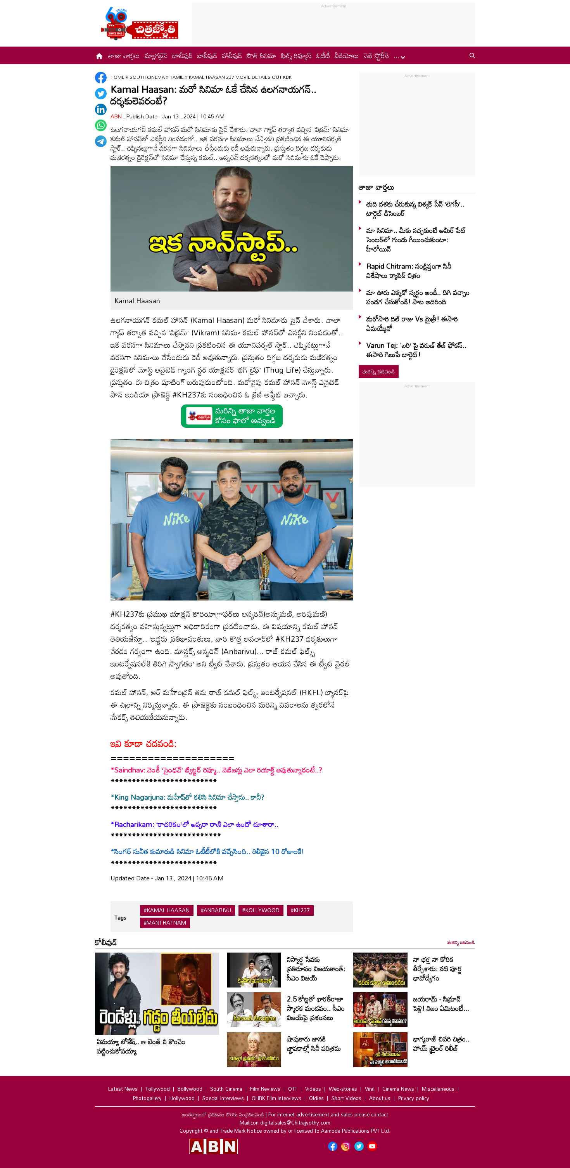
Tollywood (157, 1089)
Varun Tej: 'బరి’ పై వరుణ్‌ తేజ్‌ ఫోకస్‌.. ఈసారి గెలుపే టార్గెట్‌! (416, 349)
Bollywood (190, 1089)
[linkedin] (101, 109)
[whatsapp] (101, 125)
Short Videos (346, 1098)
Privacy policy (413, 1098)
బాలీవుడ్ (207, 55)
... (397, 55)
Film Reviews (265, 1089)
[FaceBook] (101, 77)
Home (117, 77)
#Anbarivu (216, 910)
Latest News (123, 1089)
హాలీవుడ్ (232, 55)
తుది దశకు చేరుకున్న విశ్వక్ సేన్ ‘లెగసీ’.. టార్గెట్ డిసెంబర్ (415, 208)
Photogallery (147, 1098)
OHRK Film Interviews (276, 1098)
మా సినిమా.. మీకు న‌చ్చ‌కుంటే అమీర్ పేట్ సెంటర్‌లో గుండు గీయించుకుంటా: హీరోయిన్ (416, 239)
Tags (120, 917)
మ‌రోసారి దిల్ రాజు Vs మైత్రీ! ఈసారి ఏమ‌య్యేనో (412, 323)
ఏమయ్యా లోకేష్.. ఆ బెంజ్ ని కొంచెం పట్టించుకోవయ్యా (141, 1046)
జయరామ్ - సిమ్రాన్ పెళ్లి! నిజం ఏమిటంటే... (441, 1003)
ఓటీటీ (323, 55)
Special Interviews (223, 1098)
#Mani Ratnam (165, 922)
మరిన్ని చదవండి (379, 371)
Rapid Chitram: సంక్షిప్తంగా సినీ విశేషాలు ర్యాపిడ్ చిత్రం (408, 270)
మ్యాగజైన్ (156, 55)
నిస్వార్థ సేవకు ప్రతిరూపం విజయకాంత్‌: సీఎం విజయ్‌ (316, 968)
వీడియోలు (347, 55)
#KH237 (300, 910)
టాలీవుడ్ (182, 55)
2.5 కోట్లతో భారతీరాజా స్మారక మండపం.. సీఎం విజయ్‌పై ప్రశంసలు (316, 1008)
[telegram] (101, 141)
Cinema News (398, 1089)
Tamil (177, 77)
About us (379, 1098)
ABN (117, 116)
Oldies (316, 1098)
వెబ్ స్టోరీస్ (376, 55)
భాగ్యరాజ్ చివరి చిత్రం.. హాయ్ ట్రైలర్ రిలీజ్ (441, 1043)
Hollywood (182, 1098)
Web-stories (343, 1089)
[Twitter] (101, 93)
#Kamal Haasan (167, 910)
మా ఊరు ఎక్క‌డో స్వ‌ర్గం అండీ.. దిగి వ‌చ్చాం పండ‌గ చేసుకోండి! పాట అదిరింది (418, 297)
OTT (292, 1089)
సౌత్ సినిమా (261, 55)
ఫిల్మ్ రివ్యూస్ (296, 55)
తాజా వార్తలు (124, 55)
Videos (313, 1089)
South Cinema (148, 77)
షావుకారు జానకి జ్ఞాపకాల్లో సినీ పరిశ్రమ (314, 1043)
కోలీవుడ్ (106, 942)
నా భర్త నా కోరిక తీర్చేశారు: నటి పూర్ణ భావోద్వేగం (437, 968)
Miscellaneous (438, 1089)
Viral (370, 1089)
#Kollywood (261, 910)
